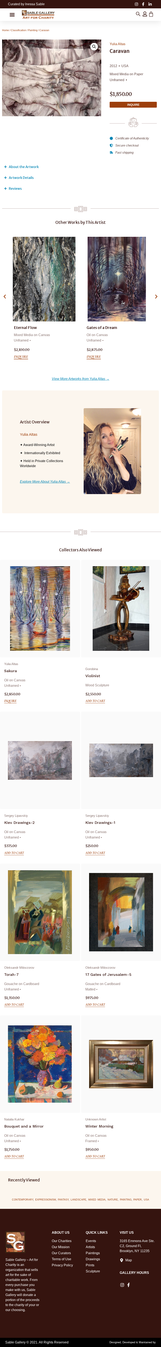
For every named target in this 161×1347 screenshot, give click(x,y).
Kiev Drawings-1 (100, 822)
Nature (113, 1199)
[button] (12, 15)
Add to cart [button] (95, 701)
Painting (33, 30)
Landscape (78, 1199)
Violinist (92, 676)
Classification (18, 30)
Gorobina (91, 669)
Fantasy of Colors (102, 327)
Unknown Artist (95, 1119)
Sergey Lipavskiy (16, 815)
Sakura (10, 671)
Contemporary (22, 1199)
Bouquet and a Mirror (24, 1126)
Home (5, 30)
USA (146, 1199)
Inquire (133, 104)
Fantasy (63, 1199)
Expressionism (45, 1199)
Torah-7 (11, 974)
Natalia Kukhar (14, 1119)
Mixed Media (97, 1199)
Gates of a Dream (29, 327)
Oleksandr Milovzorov (19, 967)
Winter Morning (99, 1126)
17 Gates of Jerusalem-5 (108, 974)
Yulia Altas (117, 44)
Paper (137, 1199)
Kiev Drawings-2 (19, 822)
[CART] (151, 14)
